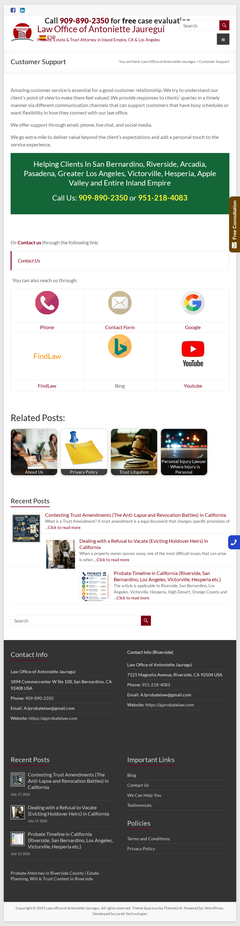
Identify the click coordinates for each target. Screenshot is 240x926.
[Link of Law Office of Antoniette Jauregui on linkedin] (22, 10)
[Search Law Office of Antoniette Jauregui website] (224, 25)
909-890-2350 (103, 197)
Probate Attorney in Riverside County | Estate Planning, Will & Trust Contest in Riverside (55, 875)
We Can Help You (144, 795)
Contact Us (29, 260)
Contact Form (120, 327)
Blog (131, 775)
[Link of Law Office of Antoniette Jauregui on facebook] (13, 10)
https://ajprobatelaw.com (53, 718)
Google (193, 327)
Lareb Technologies (131, 913)
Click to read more (64, 527)
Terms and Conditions (148, 838)
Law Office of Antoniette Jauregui (101, 28)
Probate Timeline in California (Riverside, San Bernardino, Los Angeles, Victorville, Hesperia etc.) (167, 576)
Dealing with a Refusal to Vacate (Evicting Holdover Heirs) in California (68, 810)
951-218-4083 (156, 684)
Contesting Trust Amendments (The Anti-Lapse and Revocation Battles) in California (135, 515)
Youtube (193, 386)
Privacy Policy (141, 848)
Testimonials (139, 805)
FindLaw (47, 386)
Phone (47, 327)
